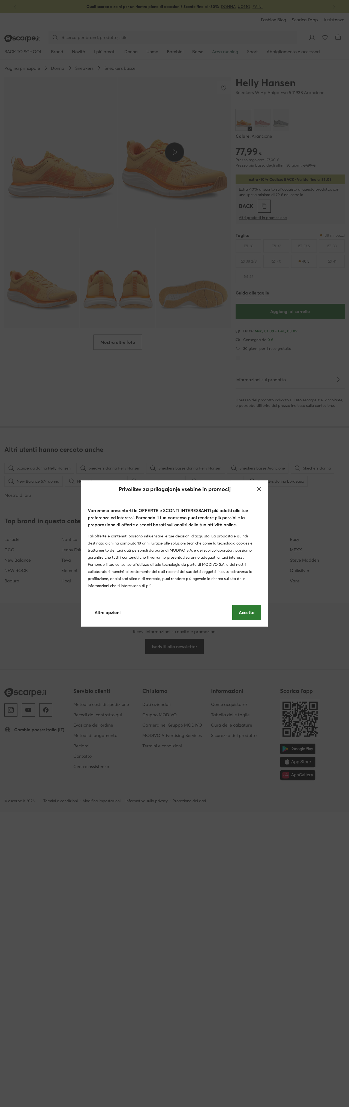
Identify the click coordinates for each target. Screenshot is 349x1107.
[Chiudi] (259, 489)
